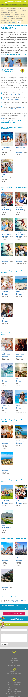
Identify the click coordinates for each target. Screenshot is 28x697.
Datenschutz (14, 656)
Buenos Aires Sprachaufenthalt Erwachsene (6, 407)
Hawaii (14, 104)
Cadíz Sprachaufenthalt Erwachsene (20, 354)
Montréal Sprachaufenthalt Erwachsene (20, 259)
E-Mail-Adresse (4, 627)
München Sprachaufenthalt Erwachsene (20, 501)
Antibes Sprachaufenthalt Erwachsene (20, 292)
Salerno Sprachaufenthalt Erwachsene (20, 441)
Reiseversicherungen (14, 665)
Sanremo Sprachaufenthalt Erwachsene (6, 468)
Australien (9, 104)
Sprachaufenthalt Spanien (14, 691)
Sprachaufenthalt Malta (14, 684)
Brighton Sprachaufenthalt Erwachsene (6, 176)
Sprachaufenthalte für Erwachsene (17, 600)
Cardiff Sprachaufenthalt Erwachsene (6, 209)
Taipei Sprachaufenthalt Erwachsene (20, 558)
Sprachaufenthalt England (14, 682)
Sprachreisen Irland (14, 687)
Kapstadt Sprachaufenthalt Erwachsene (20, 234)
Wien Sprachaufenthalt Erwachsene (6, 527)
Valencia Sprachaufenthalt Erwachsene (6, 380)
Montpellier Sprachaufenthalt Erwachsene (6, 292)
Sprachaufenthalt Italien (14, 696)
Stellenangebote (14, 660)
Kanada (17, 99)
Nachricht (3, 633)
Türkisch (17, 109)
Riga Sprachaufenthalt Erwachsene (6, 558)
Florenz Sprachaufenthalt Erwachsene (6, 441)
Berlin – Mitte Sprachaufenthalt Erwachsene (6, 501)
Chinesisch (21, 107)
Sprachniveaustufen (15, 79)
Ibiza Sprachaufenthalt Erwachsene (20, 380)
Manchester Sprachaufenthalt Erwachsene (20, 209)
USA (4, 104)
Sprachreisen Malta (16, 94)
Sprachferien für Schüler (13, 601)
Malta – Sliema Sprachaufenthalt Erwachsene (6, 149)
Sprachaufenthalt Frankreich (14, 694)
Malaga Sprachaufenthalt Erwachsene (6, 354)
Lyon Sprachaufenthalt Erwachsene (6, 319)
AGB (14, 653)
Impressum (14, 658)
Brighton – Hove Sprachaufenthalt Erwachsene (6, 234)
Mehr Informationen (11, 22)
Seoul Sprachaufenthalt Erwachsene (6, 585)
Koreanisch (6, 109)
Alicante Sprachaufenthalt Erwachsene (20, 407)
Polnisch (12, 109)
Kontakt (14, 663)
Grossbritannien (7, 99)
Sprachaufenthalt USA (14, 689)
